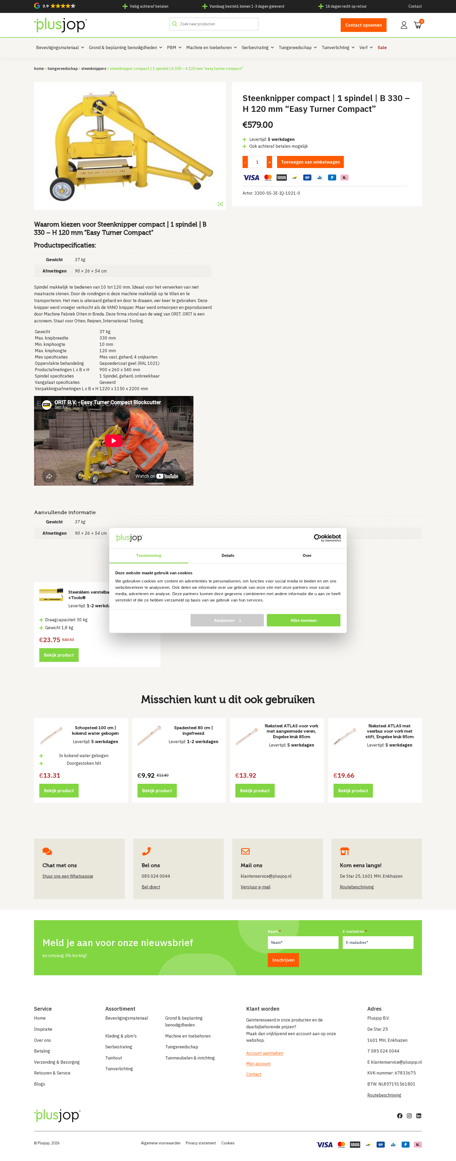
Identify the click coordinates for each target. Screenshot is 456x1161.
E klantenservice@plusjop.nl (394, 1062)
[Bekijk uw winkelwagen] (416, 24)
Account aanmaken (264, 1053)
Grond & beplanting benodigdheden (123, 47)
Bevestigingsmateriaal (57, 47)
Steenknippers (93, 68)
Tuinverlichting (335, 47)
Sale (382, 47)
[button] (55, 6)
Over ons (42, 1040)
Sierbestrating (255, 47)
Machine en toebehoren (209, 47)
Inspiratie (43, 1029)
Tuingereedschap (295, 47)
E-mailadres (353, 931)
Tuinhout (113, 1057)
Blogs (39, 1084)
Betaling (42, 1051)
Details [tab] (228, 555)
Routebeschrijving (384, 1095)
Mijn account (258, 1063)
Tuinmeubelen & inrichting (190, 1057)
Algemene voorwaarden (160, 1143)
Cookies (228, 1143)
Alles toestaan (304, 620)
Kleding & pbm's (121, 1036)
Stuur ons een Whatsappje (67, 876)
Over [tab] (307, 555)
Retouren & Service (52, 1073)
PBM (171, 47)
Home (39, 68)
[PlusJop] (60, 25)
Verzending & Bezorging (57, 1062)
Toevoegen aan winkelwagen (310, 162)
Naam (273, 931)
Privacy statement (201, 1143)
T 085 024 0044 (383, 1051)
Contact (415, 6)
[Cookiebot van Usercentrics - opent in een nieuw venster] (318, 538)
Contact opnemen (363, 25)
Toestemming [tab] (148, 555)
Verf (363, 47)
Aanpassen (224, 620)
